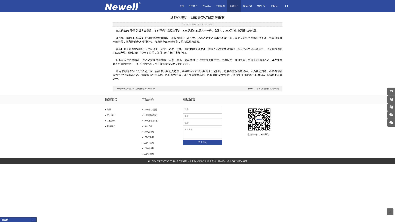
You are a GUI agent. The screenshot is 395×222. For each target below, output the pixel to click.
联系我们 (247, 6)
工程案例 (220, 6)
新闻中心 (234, 6)
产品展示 (206, 6)
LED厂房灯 (148, 143)
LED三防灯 (148, 137)
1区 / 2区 (147, 126)
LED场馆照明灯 (150, 120)
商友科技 (222, 161)
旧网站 (274, 6)
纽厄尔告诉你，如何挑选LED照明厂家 (139, 89)
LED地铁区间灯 (150, 115)
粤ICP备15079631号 (237, 161)
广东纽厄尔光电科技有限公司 (267, 89)
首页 (182, 6)
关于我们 (193, 6)
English (261, 6)
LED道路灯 (148, 154)
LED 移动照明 (149, 109)
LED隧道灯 (148, 148)
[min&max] (33, 220)
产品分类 (148, 99)
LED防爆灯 (148, 131)
